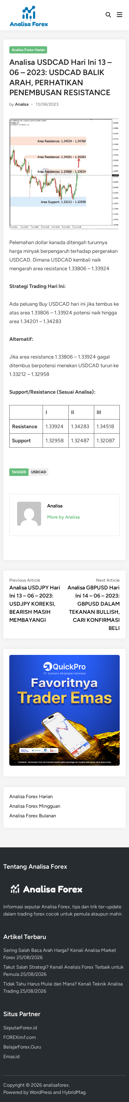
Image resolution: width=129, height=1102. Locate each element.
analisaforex (56, 1085)
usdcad (38, 472)
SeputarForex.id (20, 1028)
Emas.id (11, 1056)
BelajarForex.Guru (22, 1047)
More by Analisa (63, 517)
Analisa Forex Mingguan (34, 806)
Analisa (21, 104)
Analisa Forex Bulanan (32, 816)
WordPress (41, 1092)
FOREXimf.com (19, 1037)
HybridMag (74, 1092)
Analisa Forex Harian (28, 50)
